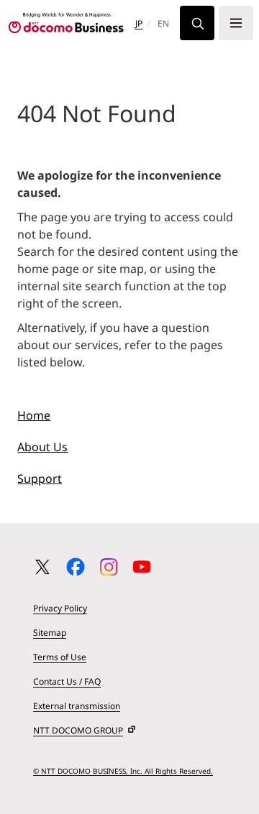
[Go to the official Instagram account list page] (108, 567)
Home (33, 415)
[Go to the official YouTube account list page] (141, 567)
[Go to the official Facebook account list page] (75, 567)
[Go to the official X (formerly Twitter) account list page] (42, 567)
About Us (42, 447)
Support (39, 478)
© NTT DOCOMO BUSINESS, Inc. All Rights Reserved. (123, 771)
